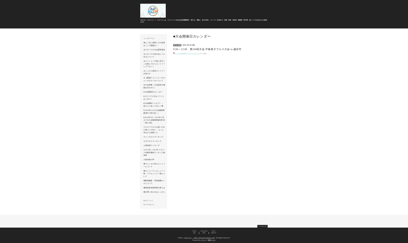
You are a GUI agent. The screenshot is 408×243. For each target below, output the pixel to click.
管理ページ (212, 240)
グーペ (203, 240)
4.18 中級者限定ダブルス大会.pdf (187, 53)
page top (263, 226)
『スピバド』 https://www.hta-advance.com (199, 238)
